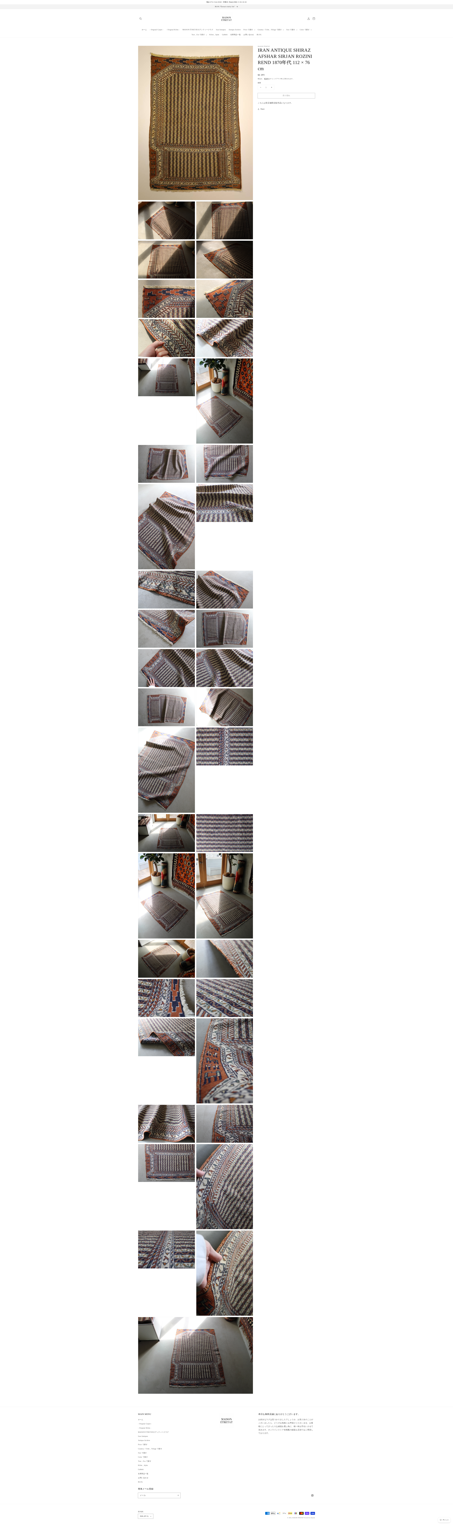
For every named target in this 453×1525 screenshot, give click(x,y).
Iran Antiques (143, 1436)
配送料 (266, 79)
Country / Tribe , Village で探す (150, 1449)
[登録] (177, 1495)
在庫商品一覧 (143, 1474)
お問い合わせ (143, 1478)
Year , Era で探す (144, 1461)
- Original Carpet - (145, 1424)
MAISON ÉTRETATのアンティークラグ (153, 1432)
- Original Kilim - (144, 1428)
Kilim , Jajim (143, 1465)
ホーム (140, 1420)
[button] (140, 18)
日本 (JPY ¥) (144, 1516)
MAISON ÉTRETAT (297, 1517)
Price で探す (142, 1444)
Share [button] (262, 109)
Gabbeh (141, 1469)
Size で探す (142, 1453)
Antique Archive (144, 1440)
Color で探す (143, 1457)
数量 (259, 83)
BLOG (140, 1482)
